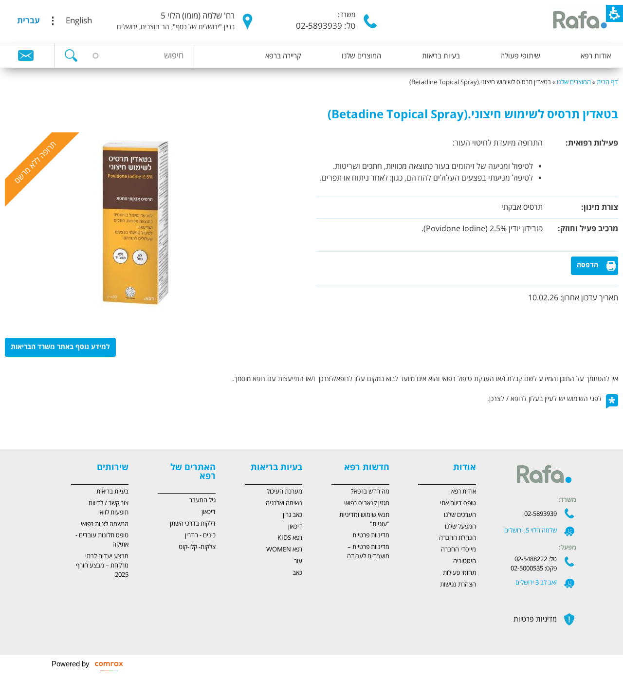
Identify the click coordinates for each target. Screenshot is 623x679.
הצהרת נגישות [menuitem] (458, 584)
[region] (311, 77)
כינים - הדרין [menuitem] (200, 535)
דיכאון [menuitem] (295, 527)
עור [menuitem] (298, 561)
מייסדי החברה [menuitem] (458, 549)
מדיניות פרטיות (535, 619)
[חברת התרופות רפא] (578, 21)
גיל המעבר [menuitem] (202, 500)
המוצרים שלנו (574, 82)
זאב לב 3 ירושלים (536, 583)
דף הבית (607, 82)
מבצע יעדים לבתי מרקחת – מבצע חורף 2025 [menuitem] (102, 565)
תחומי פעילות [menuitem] (459, 573)
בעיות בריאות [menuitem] (441, 56)
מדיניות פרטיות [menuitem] (370, 535)
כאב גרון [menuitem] (292, 515)
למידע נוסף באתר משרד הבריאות (60, 347)
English (79, 21)
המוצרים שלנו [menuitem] (361, 56)
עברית (28, 21)
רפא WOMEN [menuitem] (284, 549)
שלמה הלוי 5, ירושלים (530, 530)
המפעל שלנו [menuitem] (460, 527)
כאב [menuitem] (297, 573)
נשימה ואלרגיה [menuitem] (284, 503)
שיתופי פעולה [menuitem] (520, 56)
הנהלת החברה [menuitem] (457, 538)
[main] (311, 268)
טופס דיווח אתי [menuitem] (458, 503)
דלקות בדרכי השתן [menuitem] (193, 524)
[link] (26, 55)
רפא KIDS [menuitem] (289, 538)
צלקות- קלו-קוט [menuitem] (197, 547)
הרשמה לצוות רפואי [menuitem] (104, 524)
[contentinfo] (311, 411)
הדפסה (587, 265)
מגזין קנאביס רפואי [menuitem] (366, 503)
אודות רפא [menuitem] (596, 56)
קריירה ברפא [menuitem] (283, 56)
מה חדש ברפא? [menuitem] (370, 491)
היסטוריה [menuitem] (464, 561)
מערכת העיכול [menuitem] (284, 491)
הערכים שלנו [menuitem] (460, 515)
